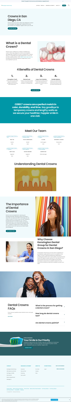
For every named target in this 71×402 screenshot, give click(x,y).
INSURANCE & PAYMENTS (50, 5)
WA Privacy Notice (10, 389)
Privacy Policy (9, 388)
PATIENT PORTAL (47, 366)
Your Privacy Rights (54, 399)
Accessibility (17, 389)
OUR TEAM (38, 5)
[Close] (69, 400)
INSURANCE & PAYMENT (26, 366)
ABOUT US (57, 5)
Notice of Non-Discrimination (35, 388)
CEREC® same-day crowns (26, 57)
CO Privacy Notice (53, 388)
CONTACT (9, 366)
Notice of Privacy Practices (18, 388)
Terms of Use (26, 388)
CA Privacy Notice (45, 388)
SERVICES (42, 5)
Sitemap (22, 389)
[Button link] (69, 5)
